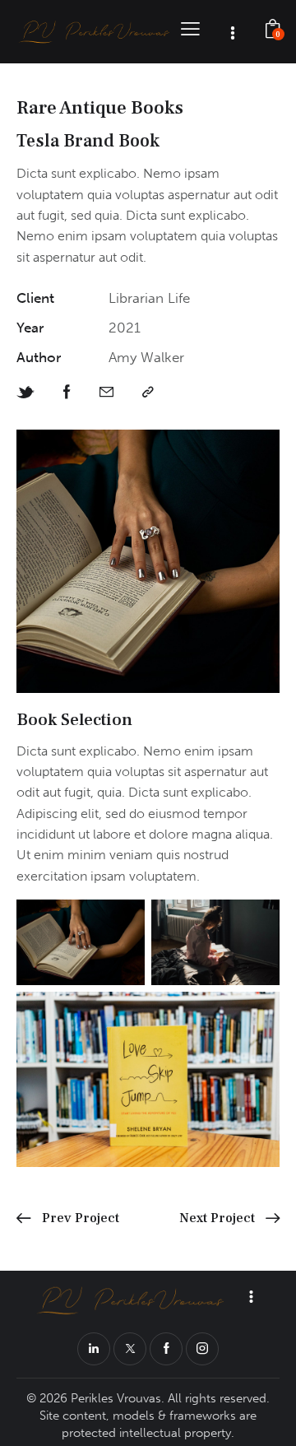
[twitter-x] (129, 1348)
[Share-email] (106, 392)
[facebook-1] (166, 1348)
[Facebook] (67, 392)
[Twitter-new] (25, 392)
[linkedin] (93, 1348)
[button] (190, 28)
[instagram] (202, 1348)
